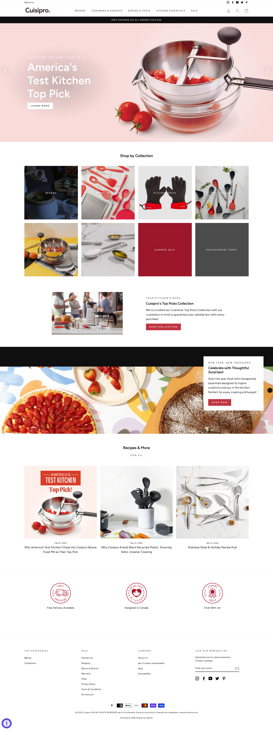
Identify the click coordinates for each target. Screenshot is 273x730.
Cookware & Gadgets (107, 10)
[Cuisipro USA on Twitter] (217, 678)
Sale (194, 10)
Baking (27, 658)
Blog (140, 668)
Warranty (86, 673)
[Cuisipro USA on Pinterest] (224, 678)
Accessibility (144, 673)
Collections (30, 663)
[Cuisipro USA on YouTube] (210, 678)
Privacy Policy (88, 684)
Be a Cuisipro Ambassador (151, 663)
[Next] (267, 70)
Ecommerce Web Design (131, 718)
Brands (80, 10)
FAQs (84, 679)
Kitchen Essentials (171, 10)
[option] (136, 20)
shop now (220, 402)
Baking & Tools (139, 10)
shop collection (163, 327)
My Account (87, 694)
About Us (29, 2)
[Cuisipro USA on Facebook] (204, 678)
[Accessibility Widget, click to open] (7, 723)
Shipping (85, 663)
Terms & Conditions (91, 689)
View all (136, 455)
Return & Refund (89, 668)
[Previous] (5, 70)
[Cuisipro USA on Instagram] (197, 678)
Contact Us (87, 658)
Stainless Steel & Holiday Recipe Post (212, 547)
